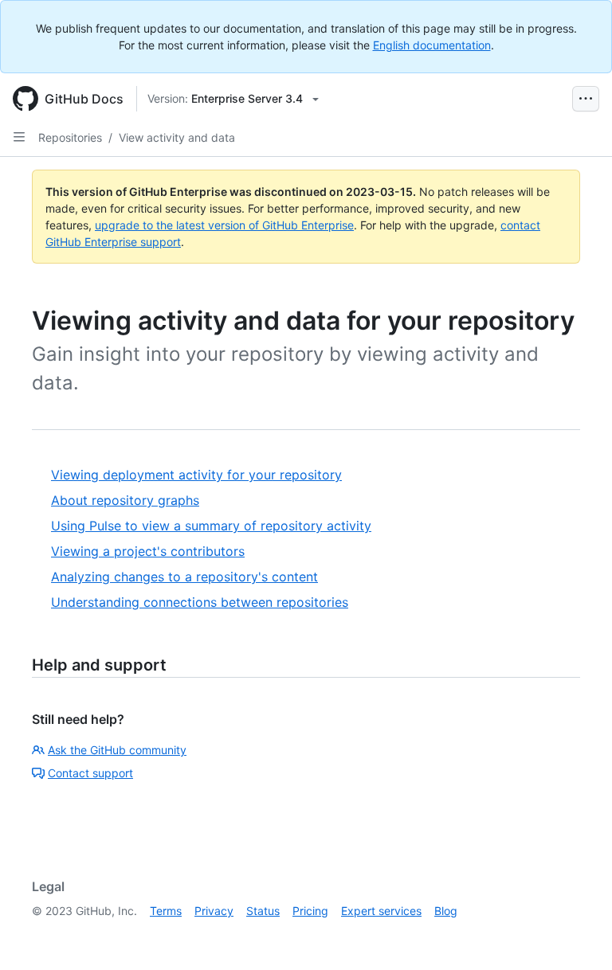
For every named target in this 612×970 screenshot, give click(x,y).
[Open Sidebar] (19, 137)
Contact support (90, 773)
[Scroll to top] (577, 935)
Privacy (213, 910)
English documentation (432, 45)
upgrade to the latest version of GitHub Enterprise (224, 225)
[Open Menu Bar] (585, 98)
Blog (445, 910)
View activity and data (177, 137)
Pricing (310, 910)
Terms (166, 910)
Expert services (381, 910)
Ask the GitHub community (117, 750)
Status (263, 910)
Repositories (70, 137)
